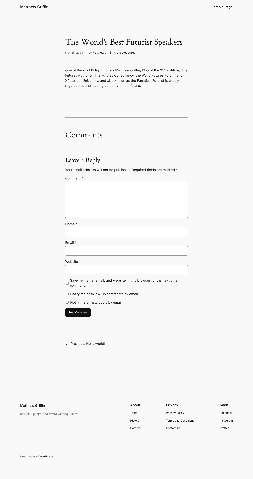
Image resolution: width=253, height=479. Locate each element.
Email (70, 243)
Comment (74, 178)
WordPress (46, 456)
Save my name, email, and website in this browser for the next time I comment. (124, 282)
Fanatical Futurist (150, 81)
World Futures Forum (158, 75)
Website (71, 262)
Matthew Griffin (34, 6)
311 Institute (169, 70)
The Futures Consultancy (114, 75)
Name (71, 224)
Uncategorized (126, 52)
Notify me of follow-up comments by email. (104, 294)
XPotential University (81, 81)
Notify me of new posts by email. (96, 302)
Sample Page (222, 7)
